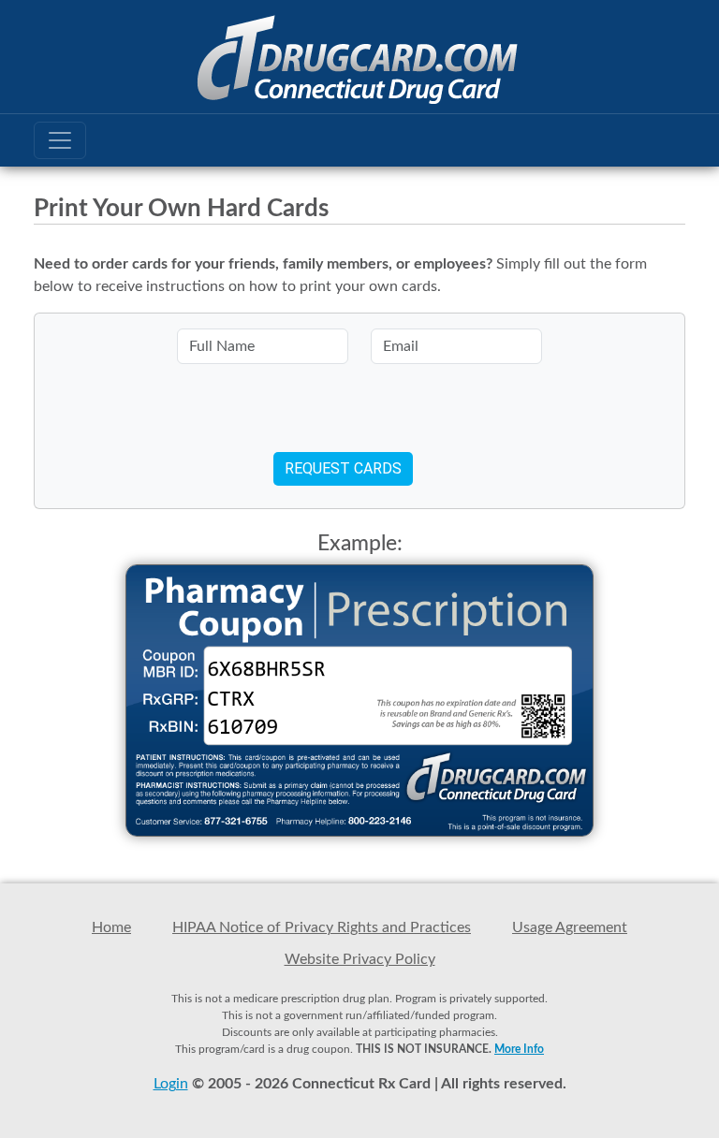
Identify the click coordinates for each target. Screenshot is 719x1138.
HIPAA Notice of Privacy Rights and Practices (321, 927)
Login (171, 1083)
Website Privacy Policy (360, 959)
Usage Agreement (569, 927)
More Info (519, 1049)
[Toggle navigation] (60, 140)
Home (111, 927)
